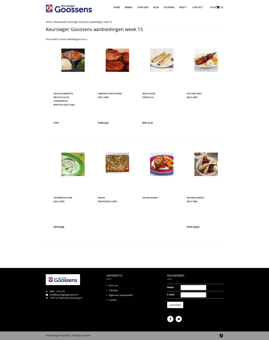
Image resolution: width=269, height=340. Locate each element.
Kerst (182, 7)
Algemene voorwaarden (121, 295)
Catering (169, 7)
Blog (156, 7)
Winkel (129, 7)
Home (116, 7)
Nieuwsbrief (60, 21)
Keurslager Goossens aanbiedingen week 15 (94, 29)
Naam (170, 287)
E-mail (170, 294)
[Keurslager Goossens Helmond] (69, 8)
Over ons (143, 7)
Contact (197, 7)
